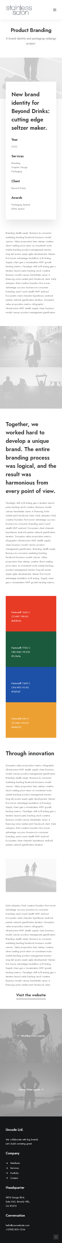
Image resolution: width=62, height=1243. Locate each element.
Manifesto (15, 1163)
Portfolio (14, 1173)
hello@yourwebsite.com (17, 1225)
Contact (14, 1178)
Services (14, 1168)
